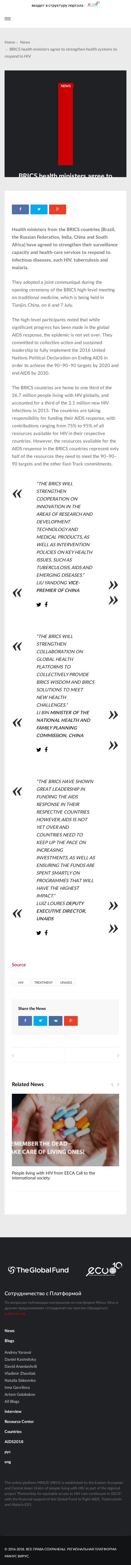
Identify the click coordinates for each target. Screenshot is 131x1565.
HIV (21, 982)
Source (19, 965)
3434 (26, 1168)
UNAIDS (66, 982)
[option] (65, 1140)
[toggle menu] (8, 19)
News (25, 43)
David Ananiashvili (21, 1367)
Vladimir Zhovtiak (20, 1374)
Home (10, 43)
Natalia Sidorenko (20, 1381)
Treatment (43, 982)
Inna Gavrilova (17, 1388)
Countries (13, 1432)
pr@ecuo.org (15, 1313)
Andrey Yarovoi (18, 1353)
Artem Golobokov (20, 1395)
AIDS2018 (14, 1442)
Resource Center (19, 1422)
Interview (13, 1412)
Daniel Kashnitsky (20, 1360)
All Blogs (12, 1402)
